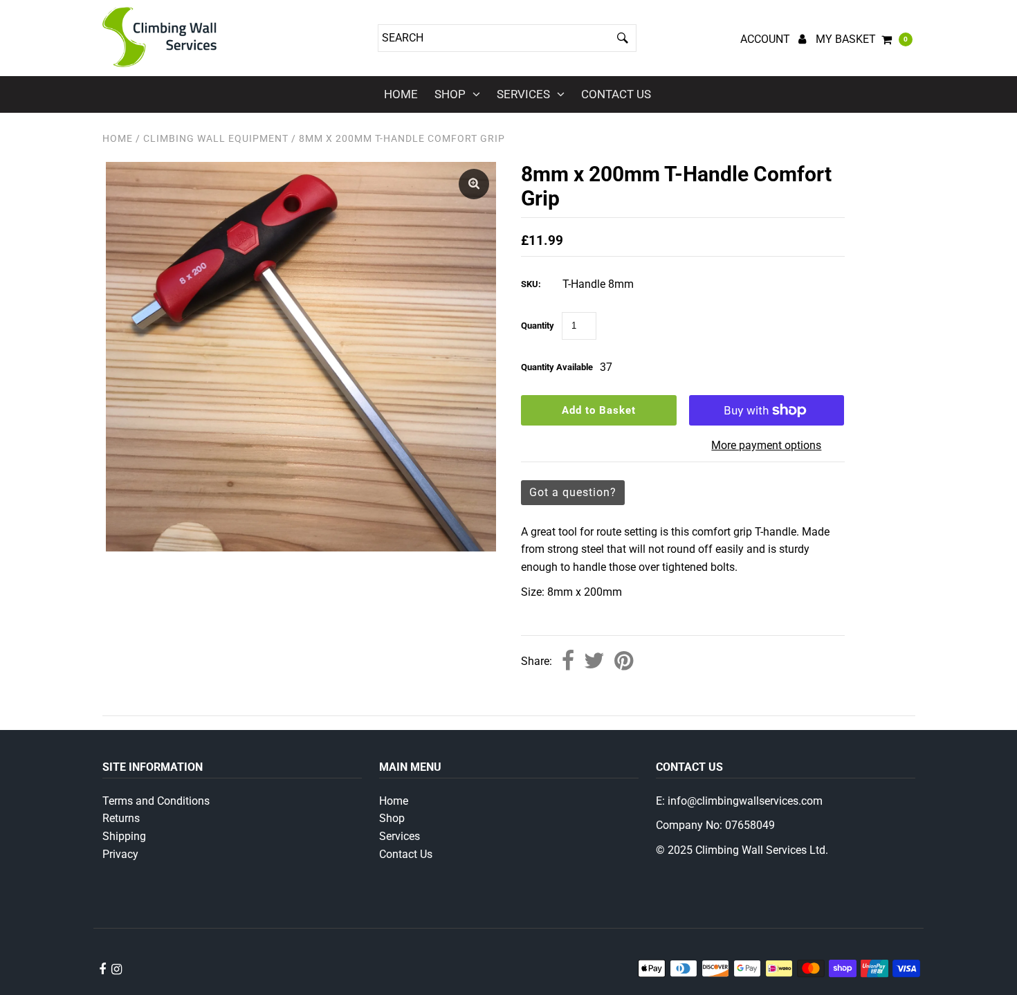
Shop (450, 94)
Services (523, 94)
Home (401, 94)
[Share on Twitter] (594, 662)
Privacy (120, 854)
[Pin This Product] (623, 662)
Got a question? (572, 492)
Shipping (124, 836)
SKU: (531, 284)
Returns (121, 818)
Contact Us (616, 94)
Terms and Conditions (156, 800)
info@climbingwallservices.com (745, 800)
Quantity (537, 325)
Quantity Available (557, 367)
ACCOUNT (766, 39)
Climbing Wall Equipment (215, 138)
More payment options (766, 445)
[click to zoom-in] (474, 184)
